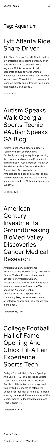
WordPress (32, 441)
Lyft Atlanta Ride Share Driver (26, 45)
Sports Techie (11, 5)
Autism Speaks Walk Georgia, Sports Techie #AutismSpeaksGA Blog (25, 125)
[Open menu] (49, 6)
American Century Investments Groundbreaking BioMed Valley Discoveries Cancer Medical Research (26, 234)
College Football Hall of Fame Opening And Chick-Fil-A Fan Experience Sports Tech (26, 346)
